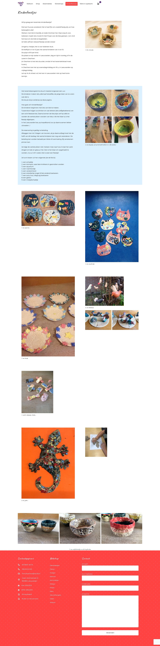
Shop (38, 4)
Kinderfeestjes (71, 4)
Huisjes (52, 573)
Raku (52, 591)
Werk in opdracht (86, 4)
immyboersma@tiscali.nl (31, 573)
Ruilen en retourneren (30, 599)
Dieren (52, 569)
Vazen (52, 599)
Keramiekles (47, 4)
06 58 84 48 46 (27, 565)
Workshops (59, 4)
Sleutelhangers (55, 595)
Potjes (52, 588)
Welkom (30, 4)
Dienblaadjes (54, 565)
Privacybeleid (27, 594)
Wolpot (52, 602)
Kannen (53, 576)
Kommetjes (54, 580)
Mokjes (52, 584)
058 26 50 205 (27, 569)
